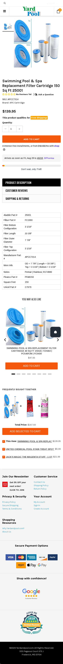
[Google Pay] (42, 565)
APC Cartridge (17, 102)
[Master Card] (21, 557)
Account (51, 3)
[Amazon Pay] (21, 565)
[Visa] (10, 557)
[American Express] (32, 557)
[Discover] (42, 557)
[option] (37, 43)
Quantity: (7, 122)
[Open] (55, 332)
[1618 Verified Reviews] (31, 635)
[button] (9, 94)
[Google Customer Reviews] (31, 593)
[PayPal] (53, 557)
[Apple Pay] (32, 565)
